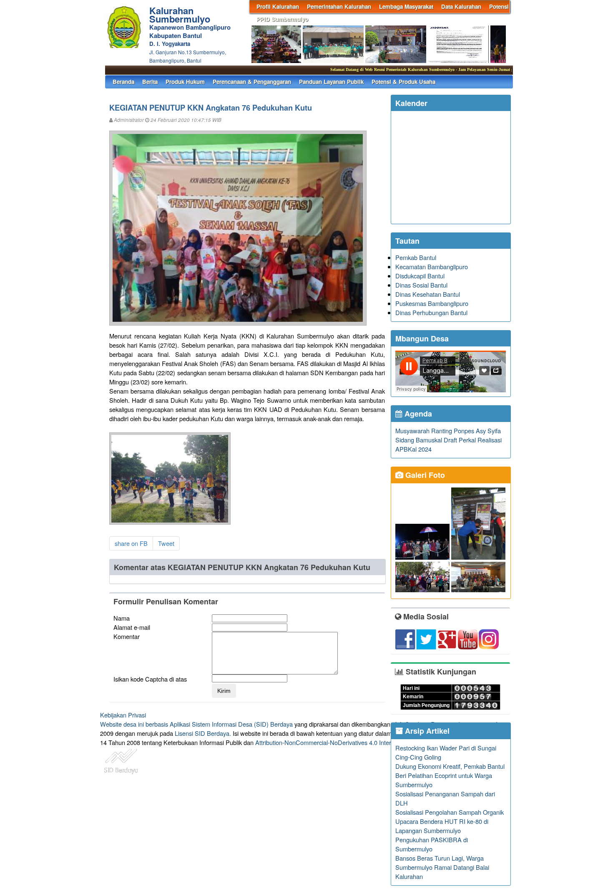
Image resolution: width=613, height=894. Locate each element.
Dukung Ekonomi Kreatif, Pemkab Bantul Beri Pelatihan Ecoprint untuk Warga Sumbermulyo (450, 775)
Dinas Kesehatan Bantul (427, 294)
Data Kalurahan (461, 6)
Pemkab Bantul (415, 257)
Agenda (417, 413)
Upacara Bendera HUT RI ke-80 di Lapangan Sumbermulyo (441, 826)
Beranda (123, 82)
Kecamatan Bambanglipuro (431, 266)
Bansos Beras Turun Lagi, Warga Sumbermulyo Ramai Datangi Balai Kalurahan (442, 867)
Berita (150, 82)
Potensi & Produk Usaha (403, 82)
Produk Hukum (185, 82)
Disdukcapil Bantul (420, 275)
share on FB (131, 543)
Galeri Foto (424, 475)
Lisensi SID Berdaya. (203, 733)
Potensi (499, 6)
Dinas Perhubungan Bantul (431, 312)
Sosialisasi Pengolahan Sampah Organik (449, 812)
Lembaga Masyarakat (406, 6)
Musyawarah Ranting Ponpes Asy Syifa (448, 430)
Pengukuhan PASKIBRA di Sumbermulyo (431, 844)
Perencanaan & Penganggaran (252, 82)
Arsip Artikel (426, 730)
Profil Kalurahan (277, 6)
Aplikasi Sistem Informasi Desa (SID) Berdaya (231, 724)
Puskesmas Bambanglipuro (431, 303)
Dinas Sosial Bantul (421, 284)
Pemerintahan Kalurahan (339, 6)
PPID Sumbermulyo (282, 19)
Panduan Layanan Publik (331, 82)
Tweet (166, 543)
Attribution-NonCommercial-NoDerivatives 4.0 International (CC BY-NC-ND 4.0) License (373, 742)
